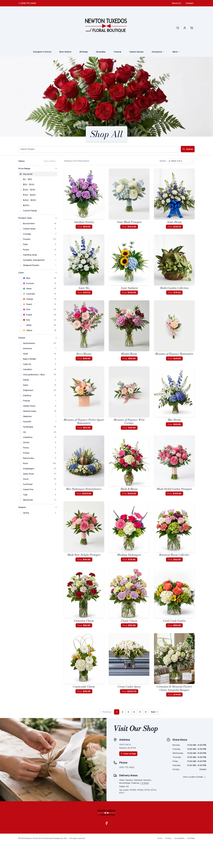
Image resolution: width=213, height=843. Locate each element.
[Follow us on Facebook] (106, 823)
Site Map (191, 838)
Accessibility (179, 838)
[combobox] (181, 161)
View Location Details (193, 777)
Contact (189, 3)
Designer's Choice (42, 51)
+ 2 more (144, 783)
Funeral (117, 51)
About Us (176, 3)
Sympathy (101, 51)
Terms (159, 838)
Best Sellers (65, 51)
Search (189, 149)
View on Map (129, 753)
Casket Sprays (136, 51)
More (175, 51)
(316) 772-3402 (28, 3)
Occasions (157, 51)
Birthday (84, 51)
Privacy (168, 838)
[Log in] (185, 28)
